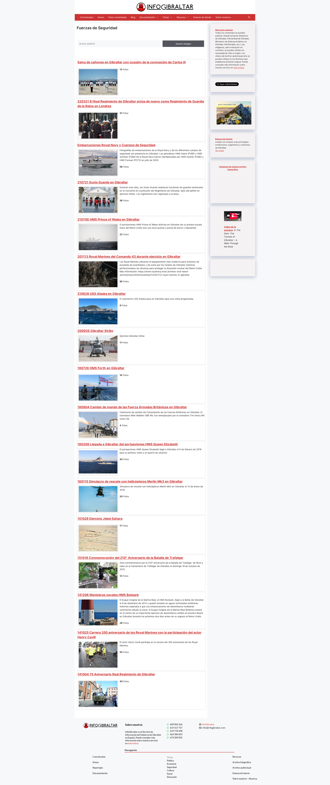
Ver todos (219, 150)
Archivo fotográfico (242, 762)
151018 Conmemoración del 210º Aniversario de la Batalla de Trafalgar (130, 558)
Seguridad (172, 767)
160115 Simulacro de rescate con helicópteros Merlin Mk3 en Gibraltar (130, 481)
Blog (133, 17)
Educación (172, 777)
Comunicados (86, 17)
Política (170, 760)
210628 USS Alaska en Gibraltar (101, 294)
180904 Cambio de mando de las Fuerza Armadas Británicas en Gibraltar (132, 407)
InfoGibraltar (208, 724)
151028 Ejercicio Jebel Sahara (99, 518)
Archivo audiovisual (242, 767)
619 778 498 (176, 731)
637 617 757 (176, 727)
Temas (166, 17)
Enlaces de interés (202, 17)
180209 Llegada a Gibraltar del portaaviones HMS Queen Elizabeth (127, 444)
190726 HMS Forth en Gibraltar (100, 368)
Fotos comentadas (117, 17)
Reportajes (98, 767)
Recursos (181, 17)
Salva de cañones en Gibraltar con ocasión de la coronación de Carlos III (131, 62)
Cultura (170, 770)
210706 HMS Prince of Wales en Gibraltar (108, 219)
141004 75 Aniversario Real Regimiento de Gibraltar (116, 674)
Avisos (101, 17)
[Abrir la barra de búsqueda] (249, 17)
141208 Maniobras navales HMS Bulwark (108, 595)
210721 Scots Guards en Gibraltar (102, 182)
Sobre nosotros (223, 17)
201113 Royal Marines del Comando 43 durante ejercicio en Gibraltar (128, 256)
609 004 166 (176, 724)
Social (169, 773)
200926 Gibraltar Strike (95, 331)
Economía (171, 763)
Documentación (147, 17)
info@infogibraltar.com (213, 727)
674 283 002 (176, 737)
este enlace (238, 67)
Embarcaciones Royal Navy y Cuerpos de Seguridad (116, 145)
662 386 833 (176, 734)
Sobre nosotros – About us (245, 778)
